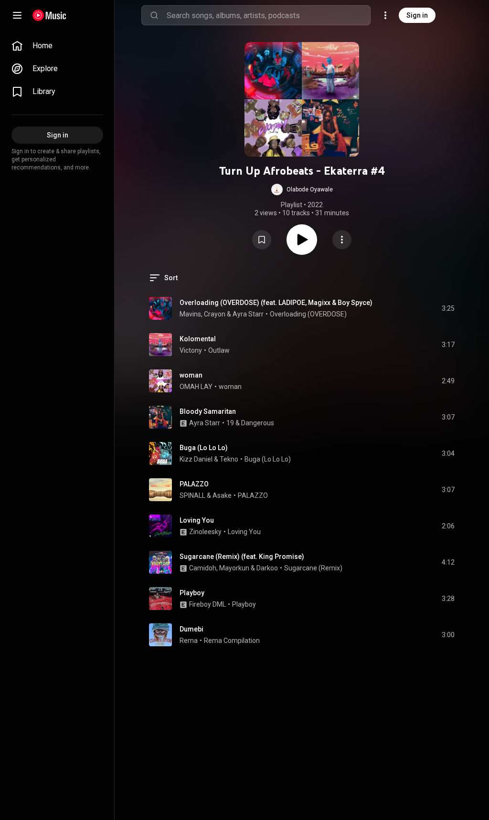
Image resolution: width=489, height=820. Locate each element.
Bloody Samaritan (208, 411)
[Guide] (17, 15)
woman (191, 375)
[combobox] (268, 15)
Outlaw (219, 350)
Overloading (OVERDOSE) (308, 314)
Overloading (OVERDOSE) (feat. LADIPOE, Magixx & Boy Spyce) (276, 302)
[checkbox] (448, 308)
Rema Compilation (232, 640)
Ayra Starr (248, 314)
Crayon (214, 314)
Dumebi (191, 629)
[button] (302, 189)
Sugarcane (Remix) (313, 568)
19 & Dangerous (250, 423)
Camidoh (202, 568)
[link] (57, 45)
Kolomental (198, 339)
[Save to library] (261, 239)
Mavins (190, 314)
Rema (189, 640)
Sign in (417, 15)
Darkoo (267, 568)
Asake (222, 495)
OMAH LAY (196, 386)
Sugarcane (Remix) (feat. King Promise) (242, 556)
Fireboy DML (207, 604)
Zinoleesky (205, 532)
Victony (191, 350)
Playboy (192, 593)
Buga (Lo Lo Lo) (204, 448)
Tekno (229, 459)
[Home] (49, 15)
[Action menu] (342, 239)
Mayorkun (234, 568)
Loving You (197, 520)
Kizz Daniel (196, 459)
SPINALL (192, 495)
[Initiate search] (154, 15)
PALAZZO (194, 484)
